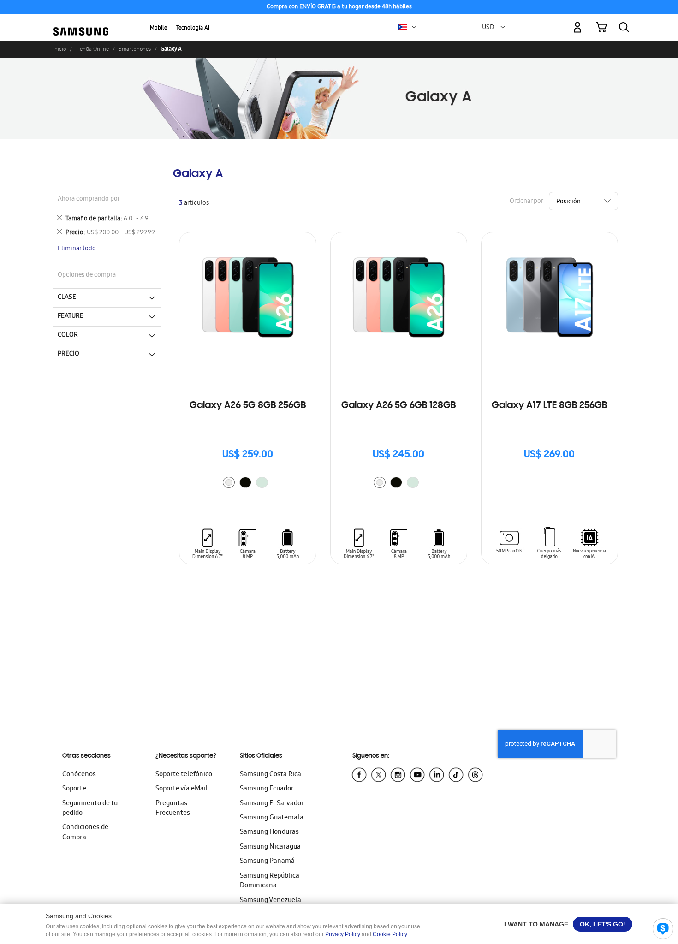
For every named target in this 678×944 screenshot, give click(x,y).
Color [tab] (68, 335)
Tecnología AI (192, 28)
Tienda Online (92, 49)
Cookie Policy (390, 934)
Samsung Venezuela (270, 900)
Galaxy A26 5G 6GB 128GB (398, 406)
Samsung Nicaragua (270, 847)
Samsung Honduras (269, 832)
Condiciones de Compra (85, 832)
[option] (229, 482)
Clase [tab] (67, 297)
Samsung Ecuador (267, 789)
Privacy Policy (342, 934)
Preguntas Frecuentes (172, 808)
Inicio (59, 49)
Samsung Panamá (267, 861)
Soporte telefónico (183, 774)
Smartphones (135, 49)
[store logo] (80, 22)
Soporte (74, 789)
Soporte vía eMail (181, 789)
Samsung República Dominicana (269, 881)
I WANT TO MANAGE (536, 924)
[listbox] (248, 483)
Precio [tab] (68, 354)
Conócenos (79, 774)
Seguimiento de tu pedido (90, 808)
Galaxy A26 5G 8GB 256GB (248, 406)
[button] (414, 27)
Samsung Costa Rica (270, 774)
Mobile (158, 28)
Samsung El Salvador (272, 803)
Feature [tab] (70, 316)
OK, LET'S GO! (602, 924)
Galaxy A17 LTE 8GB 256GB (549, 406)
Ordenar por (526, 201)
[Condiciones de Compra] (339, 7)
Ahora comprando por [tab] (89, 199)
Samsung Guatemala (271, 818)
